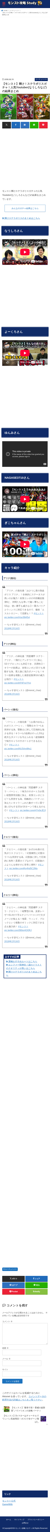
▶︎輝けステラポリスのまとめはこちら (21, 218)
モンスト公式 (9, 1501)
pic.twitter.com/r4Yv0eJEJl (33, 810)
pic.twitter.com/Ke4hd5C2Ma (23, 868)
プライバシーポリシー (36, 1519)
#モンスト (39, 613)
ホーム (8, 1519)
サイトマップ (19, 1519)
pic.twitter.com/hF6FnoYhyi (17, 683)
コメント (7, 1321)
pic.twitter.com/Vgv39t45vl (17, 617)
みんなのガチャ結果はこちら (25, 208)
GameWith (7, 1504)
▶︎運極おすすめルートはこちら (21, 961)
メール (6, 1359)
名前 (5, 1348)
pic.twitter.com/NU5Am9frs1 (18, 748)
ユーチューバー (11, 1269)
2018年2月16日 (12, 628)
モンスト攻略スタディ (23, 1528)
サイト (5, 1369)
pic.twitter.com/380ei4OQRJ (18, 930)
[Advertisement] (25, 44)
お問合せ (25, 1523)
